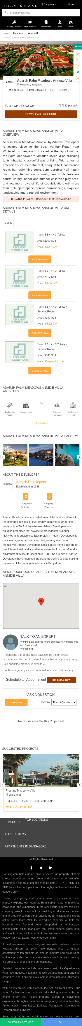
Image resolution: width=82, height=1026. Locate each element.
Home (71, 4)
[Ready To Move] (14, 20)
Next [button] (79, 457)
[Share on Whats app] (77, 71)
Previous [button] (3, 457)
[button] (41, 602)
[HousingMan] (20, 5)
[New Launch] (30, 20)
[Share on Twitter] (78, 54)
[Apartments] (46, 20)
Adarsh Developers (31, 482)
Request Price (54, 361)
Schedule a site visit (20, 1022)
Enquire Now (40, 259)
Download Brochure (41, 114)
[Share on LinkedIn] (78, 65)
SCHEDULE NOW (61, 680)
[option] (15, 455)
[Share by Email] (78, 78)
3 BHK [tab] (8, 223)
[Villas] (71, 20)
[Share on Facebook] (78, 60)
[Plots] (60, 20)
